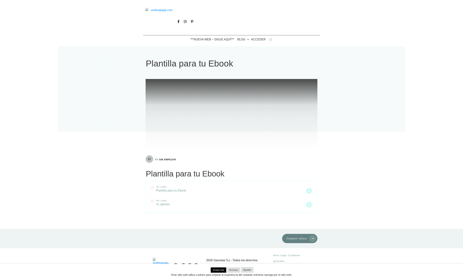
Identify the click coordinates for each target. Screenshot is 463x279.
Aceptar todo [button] (218, 270)
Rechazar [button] (233, 270)
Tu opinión (163, 204)
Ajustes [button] (247, 269)
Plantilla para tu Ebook (171, 190)
